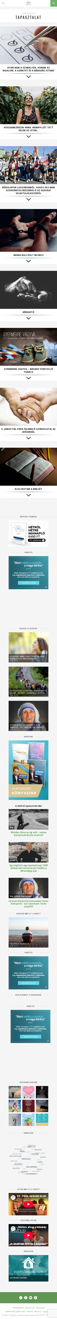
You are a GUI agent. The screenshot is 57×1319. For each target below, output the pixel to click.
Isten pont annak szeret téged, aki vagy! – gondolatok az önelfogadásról (28, 657)
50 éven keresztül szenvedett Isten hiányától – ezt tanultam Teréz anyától (27, 726)
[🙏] (15, 1106)
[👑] (28, 1120)
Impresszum (30, 1308)
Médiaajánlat (18, 1308)
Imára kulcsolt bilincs (28, 255)
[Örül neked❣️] (15, 1092)
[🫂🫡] (15, 1120)
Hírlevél (30, 1311)
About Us (37, 1311)
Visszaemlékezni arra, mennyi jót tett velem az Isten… (28, 129)
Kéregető (28, 312)
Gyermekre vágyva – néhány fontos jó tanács (28, 370)
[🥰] (28, 1092)
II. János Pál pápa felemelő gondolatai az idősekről (28, 430)
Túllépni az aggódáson (19, 944)
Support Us (47, 1311)
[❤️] (28, 1106)
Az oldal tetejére (45, 1315)
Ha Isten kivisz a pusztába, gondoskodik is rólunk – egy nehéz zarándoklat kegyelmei (28, 692)
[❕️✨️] (42, 1106)
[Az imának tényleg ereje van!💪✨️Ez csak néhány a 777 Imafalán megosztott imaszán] (42, 1120)
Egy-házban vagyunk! (18, 1278)
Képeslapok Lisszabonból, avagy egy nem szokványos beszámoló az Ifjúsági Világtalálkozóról (28, 190)
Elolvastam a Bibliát (28, 489)
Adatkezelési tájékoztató (15, 1311)
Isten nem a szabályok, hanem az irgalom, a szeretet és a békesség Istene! (28, 69)
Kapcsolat (40, 1308)
